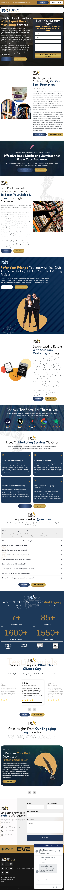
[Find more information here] (48, 866)
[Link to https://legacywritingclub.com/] (12, 10)
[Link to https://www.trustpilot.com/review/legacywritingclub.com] (2, 873)
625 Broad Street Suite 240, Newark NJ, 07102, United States (8, 879)
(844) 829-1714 (9, 831)
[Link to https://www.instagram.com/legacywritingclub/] (11, 864)
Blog (19, 868)
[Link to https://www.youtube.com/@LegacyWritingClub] (7, 873)
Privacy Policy (4, 888)
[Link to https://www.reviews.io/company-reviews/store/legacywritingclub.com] (7, 868)
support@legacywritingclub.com (15, 827)
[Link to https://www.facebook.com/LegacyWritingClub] (7, 864)
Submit (45, 838)
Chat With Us (8, 835)
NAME (29, 803)
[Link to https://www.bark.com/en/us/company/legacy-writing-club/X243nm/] (2, 864)
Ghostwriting (26, 868)
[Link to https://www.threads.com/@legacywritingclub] (11, 868)
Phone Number (32, 811)
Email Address (52, 803)
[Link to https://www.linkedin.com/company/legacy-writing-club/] (2, 868)
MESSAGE (30, 819)
